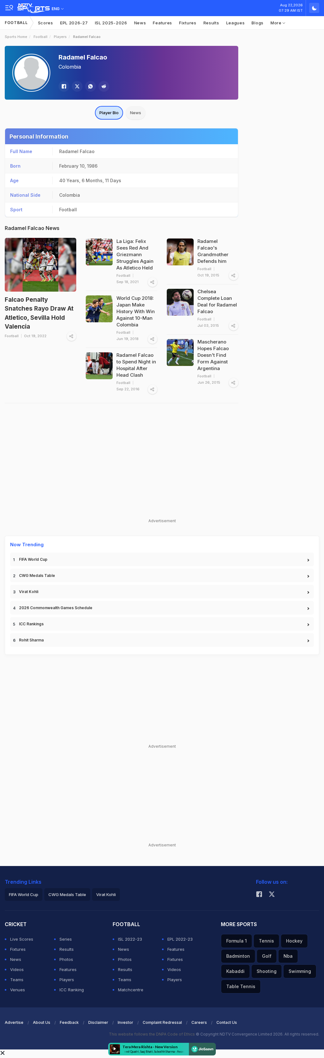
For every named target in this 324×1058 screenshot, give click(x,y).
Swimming (300, 971)
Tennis (266, 941)
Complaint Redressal (162, 1022)
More (277, 22)
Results (211, 22)
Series (65, 939)
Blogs (258, 22)
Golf (266, 956)
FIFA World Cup (33, 559)
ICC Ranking (71, 989)
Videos (17, 969)
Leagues (235, 22)
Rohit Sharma (31, 640)
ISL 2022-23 (130, 939)
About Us (41, 1022)
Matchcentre (130, 989)
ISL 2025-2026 (111, 22)
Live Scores (21, 939)
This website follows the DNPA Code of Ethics (152, 1034)
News (140, 22)
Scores (45, 22)
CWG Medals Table (37, 575)
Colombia (70, 67)
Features (162, 22)
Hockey (294, 941)
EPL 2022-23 (180, 939)
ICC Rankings (31, 624)
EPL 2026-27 (74, 22)
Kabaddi (235, 971)
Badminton (238, 956)
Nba (288, 956)
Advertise (14, 1022)
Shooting (267, 971)
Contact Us (226, 1022)
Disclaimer (98, 1022)
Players (60, 36)
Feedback (69, 1022)
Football (16, 22)
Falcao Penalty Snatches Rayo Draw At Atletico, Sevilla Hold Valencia (39, 313)
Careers (199, 1022)
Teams (16, 979)
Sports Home (16, 36)
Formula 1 (236, 941)
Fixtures (187, 22)
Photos (66, 959)
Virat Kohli (28, 591)
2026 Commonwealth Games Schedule (55, 607)
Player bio (109, 112)
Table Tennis (240, 986)
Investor (125, 1022)
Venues (17, 989)
